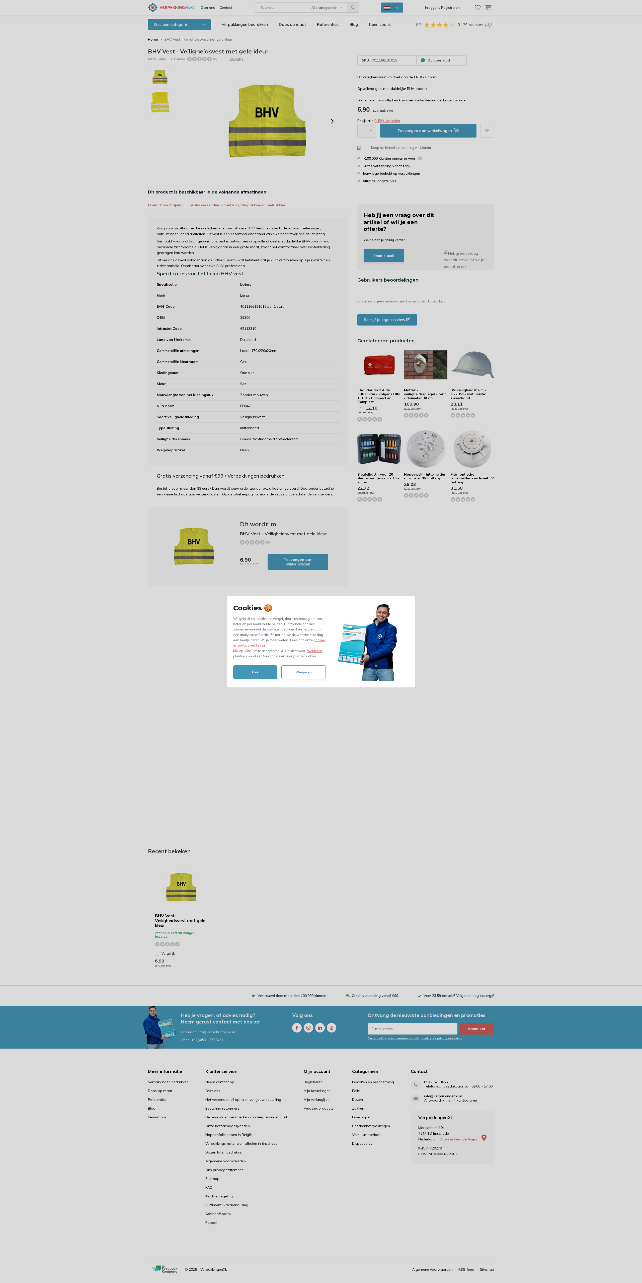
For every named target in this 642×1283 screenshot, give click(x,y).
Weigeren (314, 651)
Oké (255, 672)
